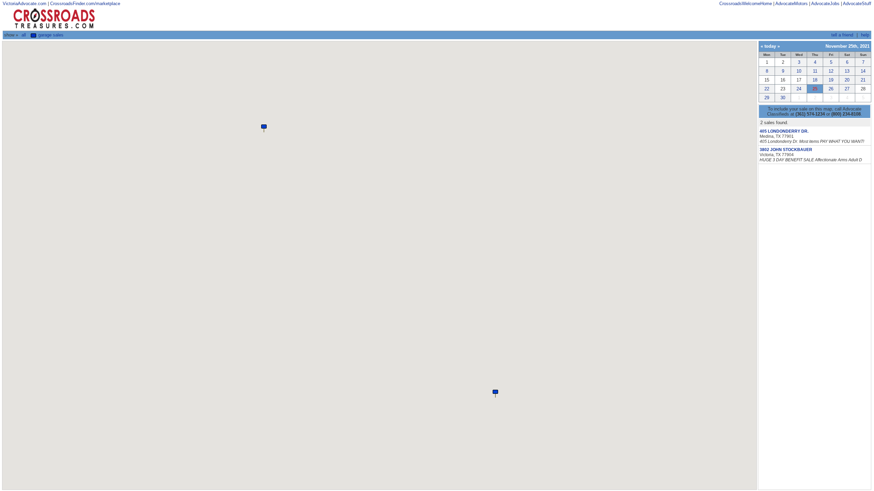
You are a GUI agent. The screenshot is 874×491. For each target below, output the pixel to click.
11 (815, 71)
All (24, 35)
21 (863, 80)
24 (799, 88)
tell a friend (842, 35)
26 (831, 88)
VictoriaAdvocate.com (24, 3)
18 (815, 80)
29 (766, 97)
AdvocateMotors (791, 3)
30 (782, 97)
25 (815, 88)
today (770, 46)
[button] (495, 393)
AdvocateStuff (857, 3)
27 (847, 88)
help (865, 35)
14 (863, 71)
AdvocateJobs (825, 3)
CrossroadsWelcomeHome (745, 3)
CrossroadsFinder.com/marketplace (85, 3)
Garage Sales (50, 35)
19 (831, 80)
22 (766, 88)
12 (831, 71)
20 (847, 80)
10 (799, 71)
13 (847, 71)
